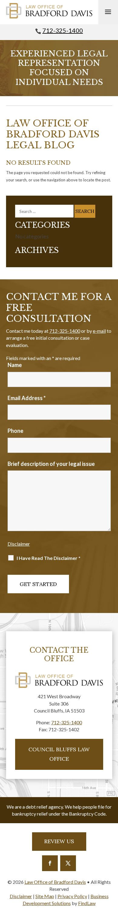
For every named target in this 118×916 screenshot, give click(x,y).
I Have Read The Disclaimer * (48, 558)
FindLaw (87, 903)
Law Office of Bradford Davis (55, 882)
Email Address (27, 398)
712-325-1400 (62, 30)
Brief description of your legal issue (51, 463)
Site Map (44, 896)
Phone (15, 430)
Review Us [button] (59, 841)
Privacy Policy (72, 896)
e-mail (99, 331)
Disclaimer (19, 544)
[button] (108, 11)
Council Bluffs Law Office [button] (59, 754)
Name (15, 365)
